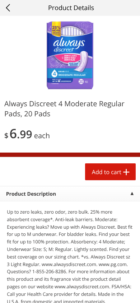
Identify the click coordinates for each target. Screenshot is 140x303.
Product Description (31, 194)
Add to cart (106, 172)
